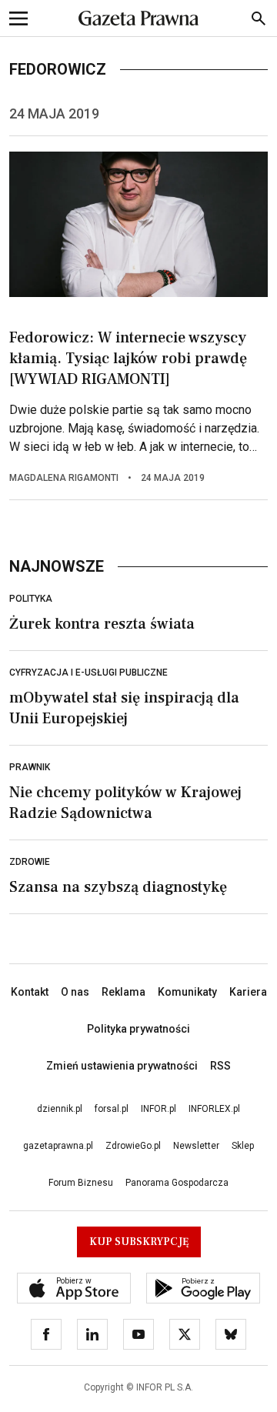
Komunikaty (187, 992)
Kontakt (29, 992)
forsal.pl (111, 1108)
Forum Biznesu (80, 1182)
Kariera (248, 992)
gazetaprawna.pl (58, 1145)
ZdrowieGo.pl (133, 1145)
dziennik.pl (59, 1108)
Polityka (30, 598)
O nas (75, 992)
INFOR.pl (158, 1108)
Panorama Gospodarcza (177, 1182)
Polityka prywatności (138, 1029)
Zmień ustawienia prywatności (122, 1066)
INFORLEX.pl (214, 1108)
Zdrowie (29, 861)
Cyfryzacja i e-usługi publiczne (88, 672)
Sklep (243, 1145)
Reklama (123, 992)
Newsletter (196, 1145)
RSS (220, 1066)
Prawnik (29, 767)
